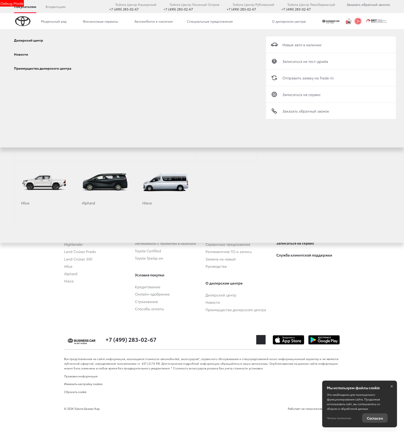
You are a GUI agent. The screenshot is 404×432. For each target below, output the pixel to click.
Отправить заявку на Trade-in (308, 77)
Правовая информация (81, 376)
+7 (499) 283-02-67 (124, 9)
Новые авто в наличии (301, 44)
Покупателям (25, 6)
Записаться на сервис (301, 94)
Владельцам (55, 6)
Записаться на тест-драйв (305, 61)
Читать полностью (339, 418)
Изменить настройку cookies (83, 384)
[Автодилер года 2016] (357, 21)
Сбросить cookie (75, 392)
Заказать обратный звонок (368, 4)
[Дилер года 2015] (348, 21)
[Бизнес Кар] (331, 21)
